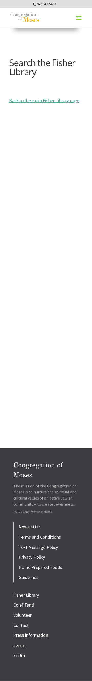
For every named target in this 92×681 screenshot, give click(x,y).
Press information (30, 635)
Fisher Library (26, 595)
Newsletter (29, 527)
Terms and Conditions (40, 537)
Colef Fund (23, 605)
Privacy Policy (32, 557)
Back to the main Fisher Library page (44, 100)
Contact (21, 625)
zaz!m (19, 655)
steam (19, 645)
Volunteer (22, 615)
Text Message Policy (38, 547)
